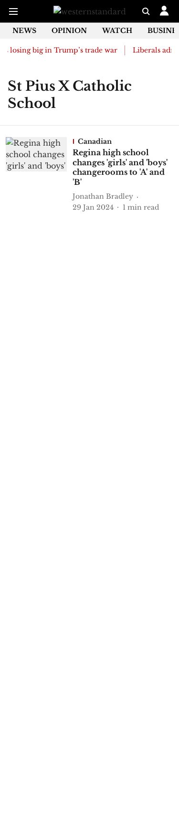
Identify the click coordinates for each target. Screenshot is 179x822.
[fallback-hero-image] (39, 175)
